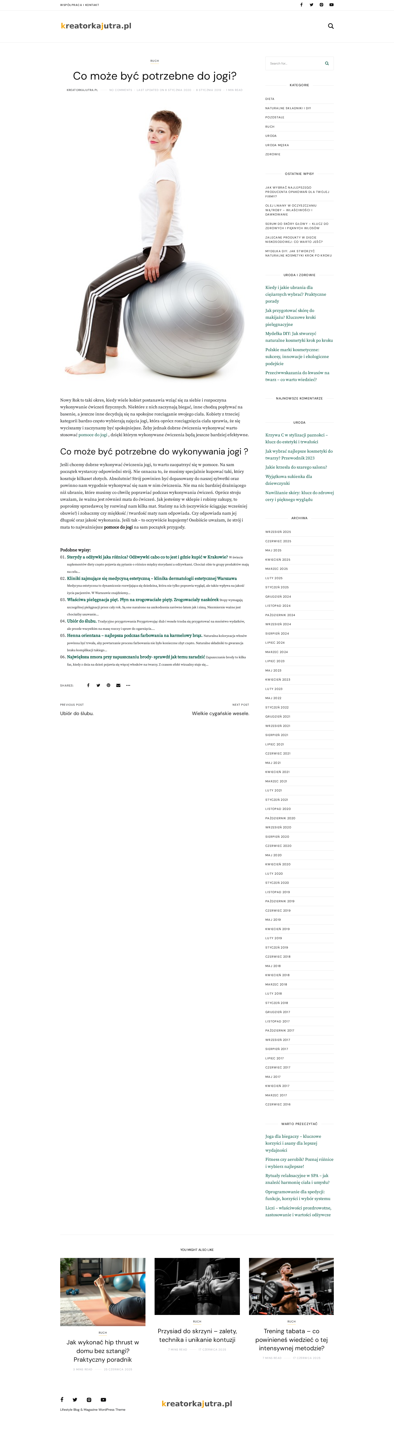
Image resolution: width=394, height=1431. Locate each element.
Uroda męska (277, 145)
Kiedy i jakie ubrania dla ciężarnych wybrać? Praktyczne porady (295, 294)
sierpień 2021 (276, 735)
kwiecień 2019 (277, 929)
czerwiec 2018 (278, 957)
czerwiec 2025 (278, 541)
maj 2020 (273, 855)
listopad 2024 (278, 606)
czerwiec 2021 (277, 753)
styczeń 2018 (276, 1003)
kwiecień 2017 (277, 1086)
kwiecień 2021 (277, 772)
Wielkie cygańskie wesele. (220, 713)
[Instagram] (321, 5)
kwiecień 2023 (277, 680)
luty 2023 (274, 689)
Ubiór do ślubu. (82, 621)
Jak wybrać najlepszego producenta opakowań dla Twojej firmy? (297, 192)
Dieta (270, 99)
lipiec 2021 (274, 744)
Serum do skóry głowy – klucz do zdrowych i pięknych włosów (297, 226)
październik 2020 (280, 818)
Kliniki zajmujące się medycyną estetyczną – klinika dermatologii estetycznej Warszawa (152, 578)
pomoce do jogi (92, 435)
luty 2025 (274, 578)
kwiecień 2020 (278, 864)
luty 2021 (273, 790)
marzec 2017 (276, 1095)
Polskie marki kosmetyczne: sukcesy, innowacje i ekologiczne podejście (297, 356)
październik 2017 (280, 1030)
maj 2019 (273, 920)
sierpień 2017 (276, 1049)
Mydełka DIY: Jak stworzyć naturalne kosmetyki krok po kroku (298, 253)
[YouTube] (331, 5)
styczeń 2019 (276, 947)
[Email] (118, 685)
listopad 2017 (277, 1021)
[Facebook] (301, 5)
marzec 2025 (276, 569)
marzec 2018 (276, 984)
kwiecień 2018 (277, 975)
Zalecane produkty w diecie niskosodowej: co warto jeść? (294, 240)
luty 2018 (273, 993)
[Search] (327, 63)
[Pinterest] (108, 685)
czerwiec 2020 (278, 846)
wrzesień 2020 (278, 827)
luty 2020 (274, 874)
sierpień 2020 (277, 837)
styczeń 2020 (277, 883)
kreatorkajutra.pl (82, 90)
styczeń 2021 (276, 800)
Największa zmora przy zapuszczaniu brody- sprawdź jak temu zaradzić (136, 657)
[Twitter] (311, 5)
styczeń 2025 (277, 587)
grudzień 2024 (278, 597)
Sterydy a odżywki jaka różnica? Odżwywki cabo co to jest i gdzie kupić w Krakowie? (147, 557)
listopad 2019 (277, 892)
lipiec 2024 (275, 643)
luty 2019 (273, 938)
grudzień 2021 (277, 716)
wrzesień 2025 (278, 532)
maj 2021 (273, 763)
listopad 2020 (278, 809)
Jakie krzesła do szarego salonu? (296, 467)
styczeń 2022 (277, 707)
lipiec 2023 (275, 661)
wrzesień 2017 (277, 1040)
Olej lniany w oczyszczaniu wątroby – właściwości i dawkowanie (291, 210)
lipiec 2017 (274, 1058)
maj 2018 (273, 966)
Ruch (154, 61)
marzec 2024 (276, 652)
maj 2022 (273, 698)
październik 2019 (280, 901)
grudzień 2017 (277, 1012)
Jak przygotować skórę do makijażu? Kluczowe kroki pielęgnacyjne (290, 317)
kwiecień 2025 (277, 560)
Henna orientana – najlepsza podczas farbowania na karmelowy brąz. (135, 635)
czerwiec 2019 (278, 911)
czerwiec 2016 (278, 1104)
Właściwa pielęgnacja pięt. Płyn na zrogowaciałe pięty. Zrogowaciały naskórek (143, 599)
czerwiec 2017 (277, 1067)
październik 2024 (280, 615)
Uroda (271, 136)
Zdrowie (272, 154)
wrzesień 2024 (278, 624)
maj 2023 (273, 670)
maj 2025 (273, 550)
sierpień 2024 (277, 633)
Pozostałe (275, 117)
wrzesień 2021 (277, 726)
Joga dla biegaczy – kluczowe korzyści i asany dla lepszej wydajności (293, 1143)
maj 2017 (273, 1077)
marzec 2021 (276, 781)
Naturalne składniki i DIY (288, 108)
